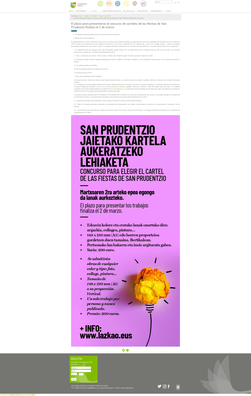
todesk (28, 395)
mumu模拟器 (10, 395)
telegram (23, 395)
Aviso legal (75, 386)
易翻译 (33, 395)
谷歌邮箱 (17, 395)
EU (176, 2)
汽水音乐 (3, 395)
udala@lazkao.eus (93, 388)
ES (178, 2)
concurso (74, 31)
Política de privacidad (87, 386)
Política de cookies (101, 386)
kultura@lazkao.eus (119, 89)
